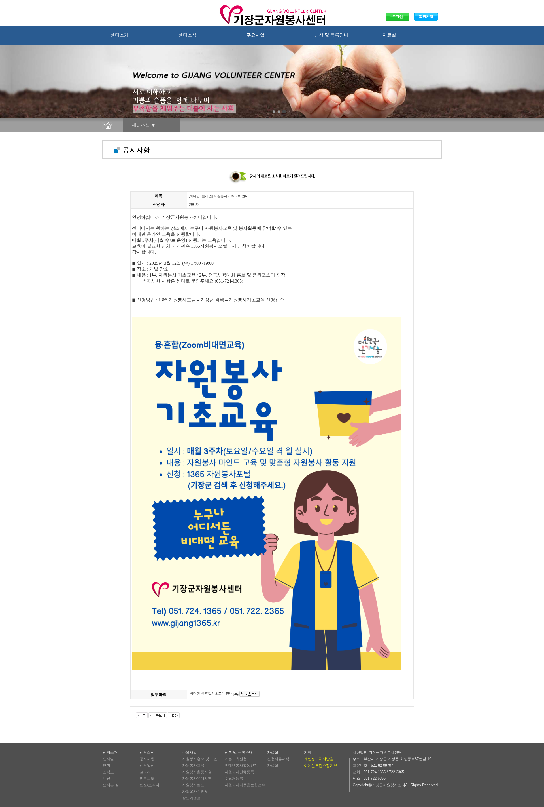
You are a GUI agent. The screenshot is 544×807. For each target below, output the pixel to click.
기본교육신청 (236, 759)
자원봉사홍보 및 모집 (200, 759)
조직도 (108, 772)
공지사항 (147, 759)
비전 (106, 778)
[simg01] (274, 111)
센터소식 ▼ (144, 125)
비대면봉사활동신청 (241, 765)
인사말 (108, 759)
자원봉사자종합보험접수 (245, 785)
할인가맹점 (191, 798)
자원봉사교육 (193, 765)
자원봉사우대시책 (197, 778)
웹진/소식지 (149, 785)
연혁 (106, 765)
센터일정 (147, 765)
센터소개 (119, 35)
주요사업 (255, 35)
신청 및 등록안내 (331, 35)
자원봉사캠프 (193, 785)
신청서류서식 (278, 759)
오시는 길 (111, 785)
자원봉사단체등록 (239, 772)
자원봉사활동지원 (197, 772)
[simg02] (279, 111)
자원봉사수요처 (195, 791)
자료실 (389, 35)
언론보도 (147, 778)
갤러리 (145, 772)
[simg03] (284, 111)
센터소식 (187, 35)
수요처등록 (234, 778)
